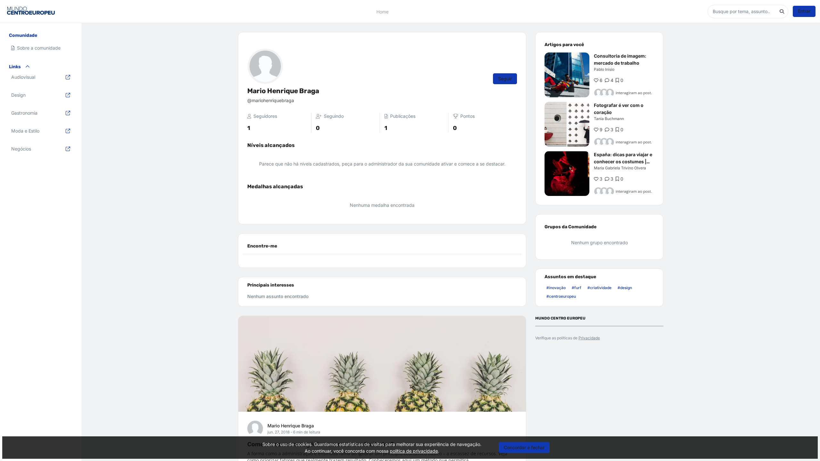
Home (382, 11)
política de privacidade (414, 451)
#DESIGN (625, 287)
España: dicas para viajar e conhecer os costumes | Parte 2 (623, 161)
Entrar (804, 11)
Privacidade (589, 338)
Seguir (505, 78)
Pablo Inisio (604, 69)
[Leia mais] (567, 75)
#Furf (576, 287)
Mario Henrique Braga (290, 425)
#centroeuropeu (561, 296)
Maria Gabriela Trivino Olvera (620, 168)
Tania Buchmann (609, 118)
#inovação (556, 287)
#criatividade (599, 287)
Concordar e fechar (524, 447)
